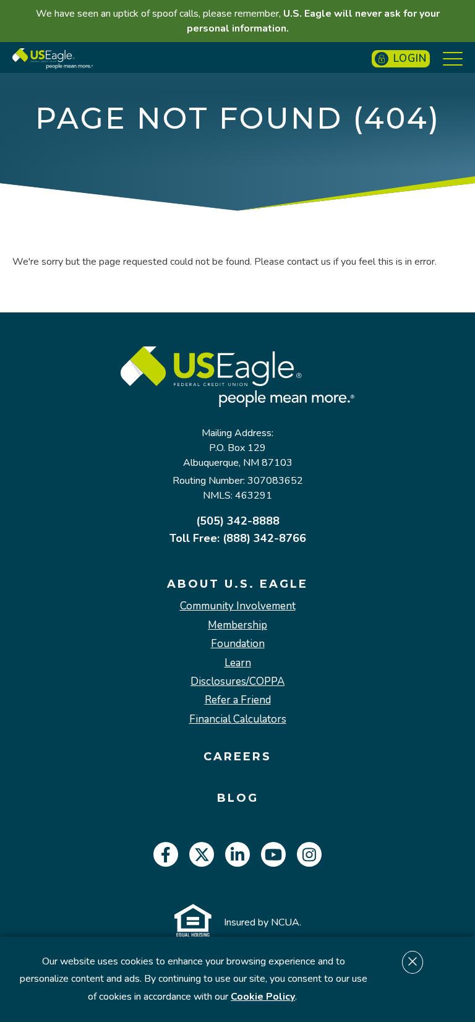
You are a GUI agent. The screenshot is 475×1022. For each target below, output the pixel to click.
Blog (238, 798)
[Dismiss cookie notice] (412, 962)
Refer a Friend (238, 700)
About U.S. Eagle (237, 584)
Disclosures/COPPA (237, 682)
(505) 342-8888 (238, 520)
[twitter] (201, 854)
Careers (237, 756)
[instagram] (309, 854)
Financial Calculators (237, 719)
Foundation (238, 644)
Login (410, 58)
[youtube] (273, 854)
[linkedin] (237, 854)
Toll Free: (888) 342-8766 (237, 538)
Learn (238, 663)
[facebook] (165, 854)
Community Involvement (238, 606)
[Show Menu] (453, 59)
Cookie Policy (263, 996)
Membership (237, 625)
